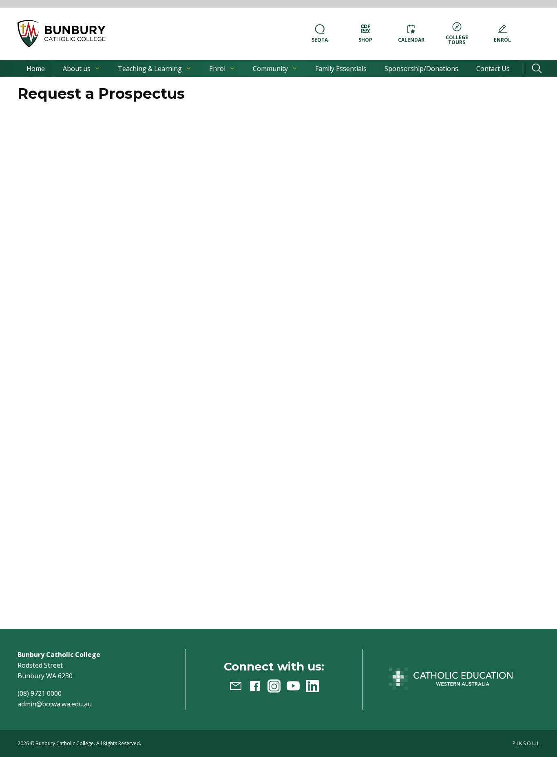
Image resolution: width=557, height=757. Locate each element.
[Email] (235, 686)
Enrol (217, 68)
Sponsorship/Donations (421, 68)
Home (36, 68)
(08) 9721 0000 (40, 693)
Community (270, 68)
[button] (62, 33)
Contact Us (493, 68)
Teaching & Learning (150, 68)
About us (77, 68)
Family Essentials (341, 68)
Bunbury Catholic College (64, 743)
